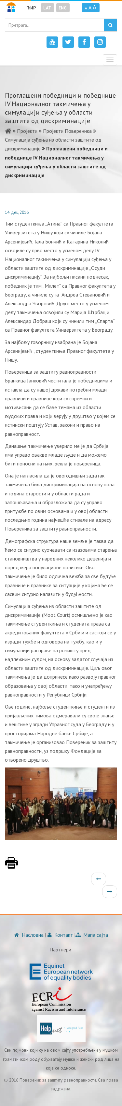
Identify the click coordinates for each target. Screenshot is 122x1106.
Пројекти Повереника (67, 131)
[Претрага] (110, 25)
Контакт (63, 935)
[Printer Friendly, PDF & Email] (11, 866)
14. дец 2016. (17, 212)
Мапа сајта (95, 935)
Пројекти (27, 131)
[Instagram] (100, 42)
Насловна (32, 935)
